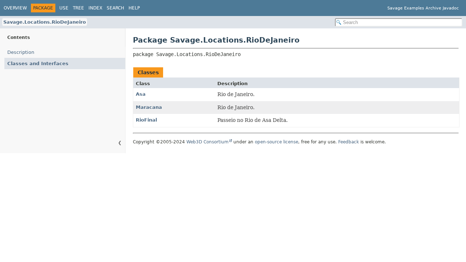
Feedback (348, 141)
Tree (78, 8)
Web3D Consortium (207, 141)
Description (20, 52)
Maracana (149, 107)
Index (95, 8)
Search (115, 8)
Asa (141, 94)
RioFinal (146, 120)
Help (134, 8)
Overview (15, 8)
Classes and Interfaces (37, 63)
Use (63, 8)
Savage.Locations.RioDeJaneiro (44, 22)
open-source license (276, 141)
